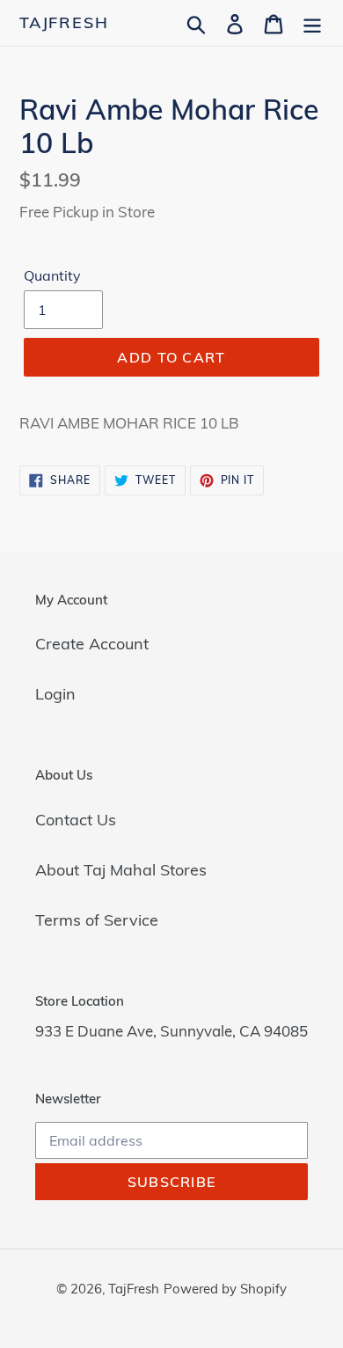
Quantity (52, 275)
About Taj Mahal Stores (121, 870)
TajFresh (63, 23)
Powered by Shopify (225, 1288)
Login (55, 694)
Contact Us (75, 820)
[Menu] (312, 22)
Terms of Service (96, 920)
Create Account (92, 644)
